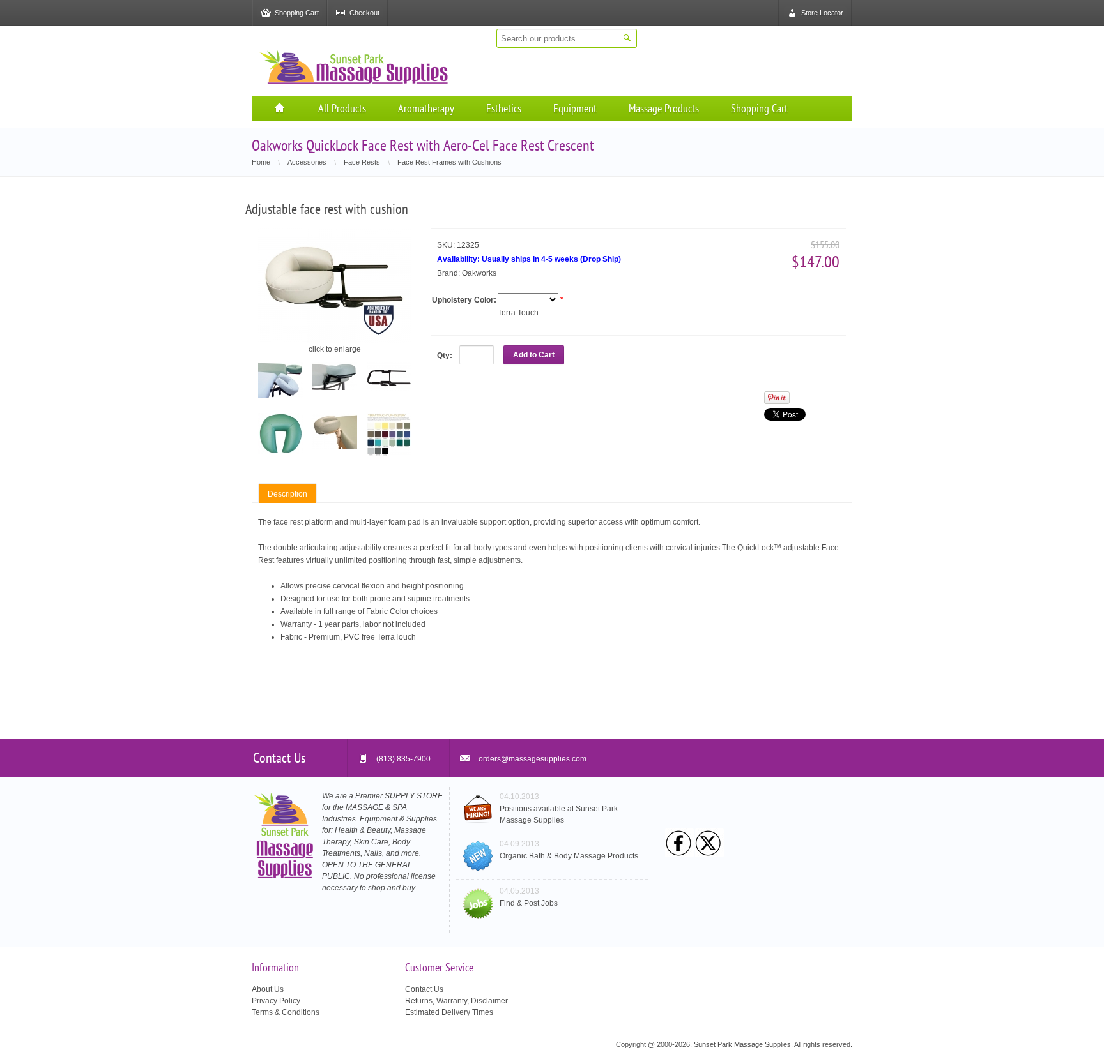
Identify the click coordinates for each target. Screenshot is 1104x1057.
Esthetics (503, 108)
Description (287, 494)
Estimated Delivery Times (449, 1012)
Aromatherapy (426, 108)
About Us (268, 989)
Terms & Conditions (285, 1012)
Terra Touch (518, 312)
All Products (342, 108)
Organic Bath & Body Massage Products (569, 855)
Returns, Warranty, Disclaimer (456, 1000)
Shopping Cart (759, 108)
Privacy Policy (276, 1000)
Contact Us (424, 989)
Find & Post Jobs (529, 903)
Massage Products (664, 108)
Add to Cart (534, 354)
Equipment (575, 108)
